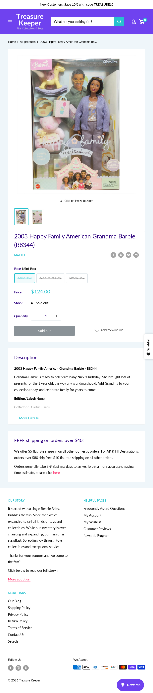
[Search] (119, 21)
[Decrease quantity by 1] (35, 316)
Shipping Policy (19, 608)
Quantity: (21, 316)
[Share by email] (136, 255)
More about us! (19, 579)
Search (13, 641)
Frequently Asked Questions (104, 508)
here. (57, 472)
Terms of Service (20, 628)
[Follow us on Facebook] (11, 668)
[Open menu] (10, 21)
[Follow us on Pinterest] (26, 668)
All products (28, 41)
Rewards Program (96, 535)
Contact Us (16, 634)
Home (12, 41)
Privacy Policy (18, 614)
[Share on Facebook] (113, 255)
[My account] (134, 22)
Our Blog (14, 601)
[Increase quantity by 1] (56, 316)
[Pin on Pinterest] (121, 255)
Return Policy (17, 621)
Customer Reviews (97, 529)
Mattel (20, 255)
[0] (141, 21)
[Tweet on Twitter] (128, 255)
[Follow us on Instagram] (18, 668)
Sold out (44, 331)
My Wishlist (92, 522)
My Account (92, 515)
